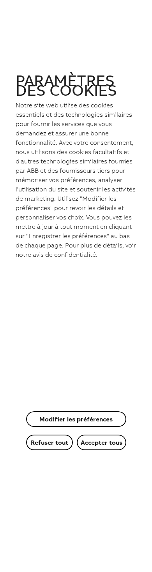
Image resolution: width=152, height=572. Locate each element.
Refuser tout (49, 442)
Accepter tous (101, 442)
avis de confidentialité (64, 254)
